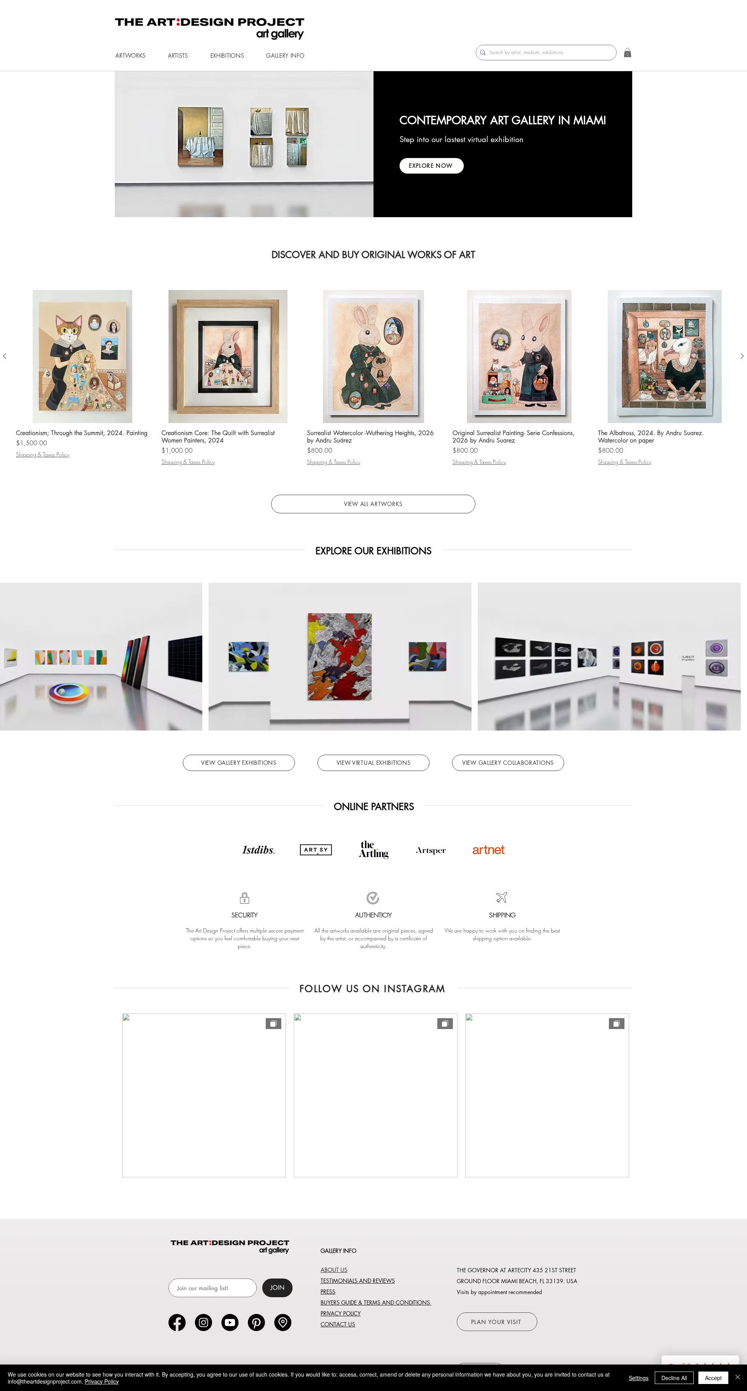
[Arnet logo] (488, 850)
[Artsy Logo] (316, 850)
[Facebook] (177, 1322)
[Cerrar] (737, 1378)
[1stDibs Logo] (258, 850)
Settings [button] (639, 1378)
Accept (713, 1378)
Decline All (674, 1378)
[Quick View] (82, 356)
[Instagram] (203, 1322)
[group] (373, 378)
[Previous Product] (4, 356)
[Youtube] (229, 1322)
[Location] (282, 1322)
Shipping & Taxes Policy (42, 454)
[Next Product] (742, 356)
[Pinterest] (256, 1322)
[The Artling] (373, 850)
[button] (131, 55)
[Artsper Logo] (431, 850)
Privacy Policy (102, 1381)
